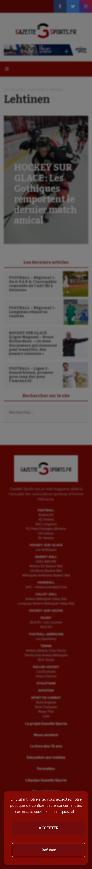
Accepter (49, 828)
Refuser (48, 850)
